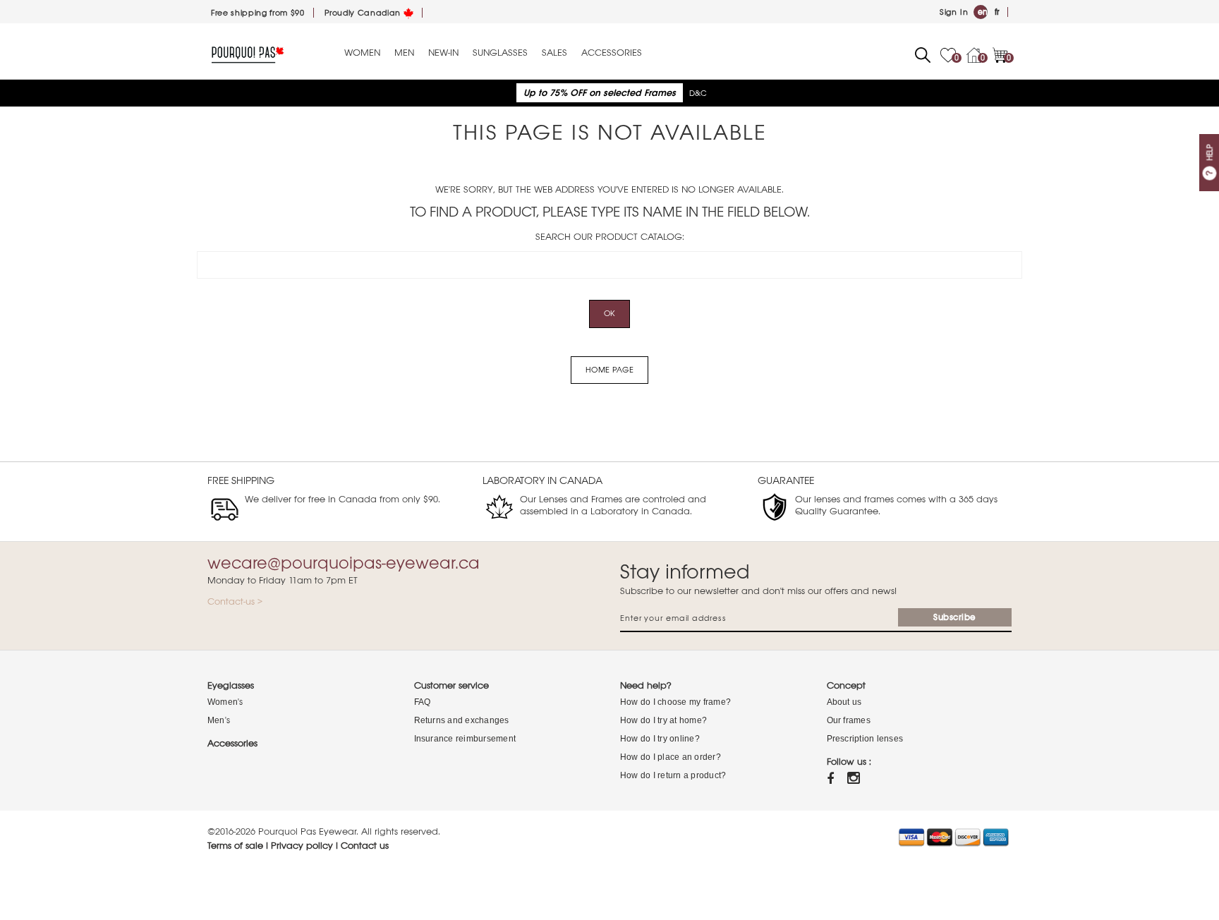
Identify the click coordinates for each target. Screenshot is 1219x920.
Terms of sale (235, 846)
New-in (443, 53)
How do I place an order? (670, 757)
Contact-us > (234, 601)
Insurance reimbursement (465, 739)
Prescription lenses (865, 739)
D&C (698, 93)
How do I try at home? (663, 720)
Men (404, 53)
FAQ (422, 702)
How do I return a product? (673, 775)
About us (844, 702)
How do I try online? (660, 739)
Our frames (849, 720)
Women (362, 53)
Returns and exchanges (461, 720)
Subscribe (954, 617)
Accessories (611, 53)
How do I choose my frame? (675, 702)
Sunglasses (500, 53)
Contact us (365, 846)
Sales (554, 53)
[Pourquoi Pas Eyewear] (247, 54)
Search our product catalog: (609, 237)
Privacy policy (302, 846)
